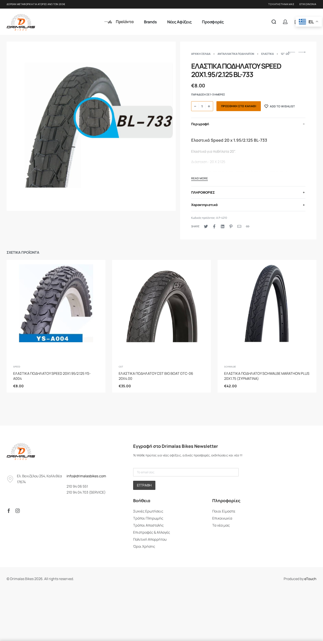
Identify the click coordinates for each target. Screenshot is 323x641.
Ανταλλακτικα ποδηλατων (236, 54)
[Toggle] (199, 179)
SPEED (16, 366)
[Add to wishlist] (95, 270)
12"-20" (285, 54)
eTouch (310, 578)
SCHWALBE (230, 366)
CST (121, 366)
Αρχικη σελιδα (200, 54)
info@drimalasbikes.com (86, 476)
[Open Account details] (285, 21)
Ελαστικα (267, 54)
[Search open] (273, 21)
